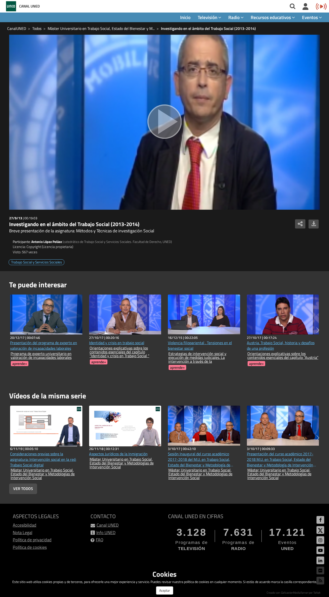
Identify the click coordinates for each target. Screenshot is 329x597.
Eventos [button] (310, 17)
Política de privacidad (32, 540)
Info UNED (106, 532)
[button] (318, 330)
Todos (36, 28)
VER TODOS (23, 488)
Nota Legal (22, 532)
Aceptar (164, 590)
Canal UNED (108, 525)
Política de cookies (30, 547)
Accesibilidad (24, 525)
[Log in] (305, 6)
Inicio (185, 17)
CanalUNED (16, 28)
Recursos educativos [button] (271, 17)
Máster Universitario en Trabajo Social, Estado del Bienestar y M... (101, 28)
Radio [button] (234, 17)
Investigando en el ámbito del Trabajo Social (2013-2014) (208, 28)
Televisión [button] (208, 17)
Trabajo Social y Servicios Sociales (36, 262)
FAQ (99, 540)
